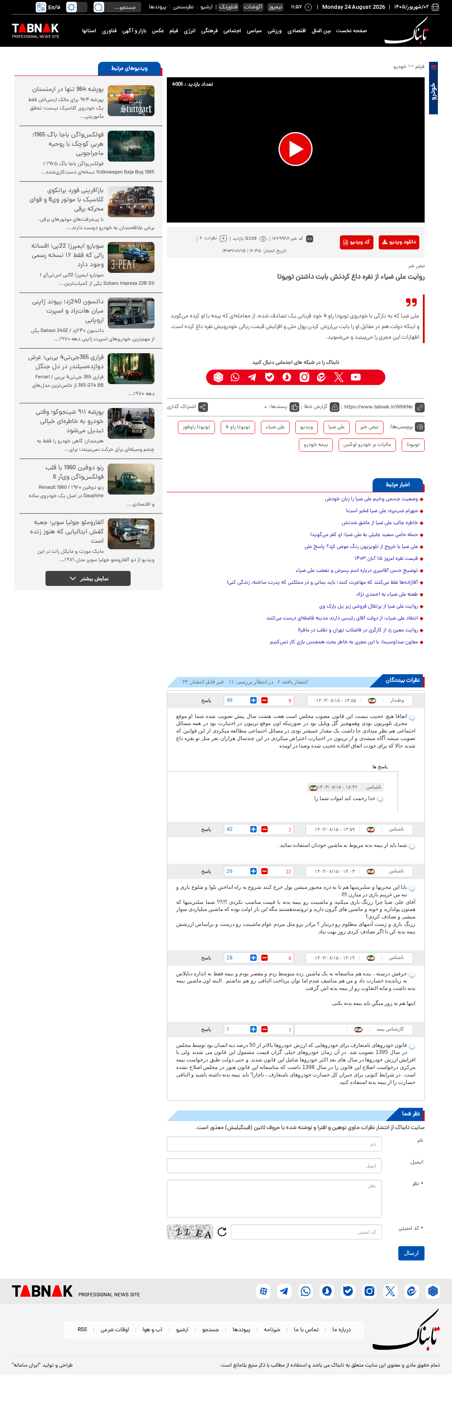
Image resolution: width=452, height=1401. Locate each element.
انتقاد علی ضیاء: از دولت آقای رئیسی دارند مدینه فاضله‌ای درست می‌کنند (342, 619)
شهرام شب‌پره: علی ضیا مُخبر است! (382, 511)
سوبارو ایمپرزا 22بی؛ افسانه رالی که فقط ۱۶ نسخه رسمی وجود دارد (67, 256)
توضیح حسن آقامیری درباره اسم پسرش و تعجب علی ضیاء (357, 571)
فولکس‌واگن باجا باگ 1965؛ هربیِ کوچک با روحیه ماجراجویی (68, 145)
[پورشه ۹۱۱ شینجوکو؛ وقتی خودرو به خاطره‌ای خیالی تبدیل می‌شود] (131, 423)
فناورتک (228, 7)
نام (420, 1141)
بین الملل (321, 30)
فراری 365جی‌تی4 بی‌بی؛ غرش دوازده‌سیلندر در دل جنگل (66, 362)
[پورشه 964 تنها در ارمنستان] (131, 100)
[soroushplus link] (287, 377)
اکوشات (253, 7)
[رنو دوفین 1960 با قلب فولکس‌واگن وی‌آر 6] (131, 479)
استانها (89, 30)
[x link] (338, 377)
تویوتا (413, 445)
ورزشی (274, 30)
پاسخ (206, 700)
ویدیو (306, 427)
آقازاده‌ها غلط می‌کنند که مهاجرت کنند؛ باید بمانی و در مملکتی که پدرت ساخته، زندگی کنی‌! (322, 583)
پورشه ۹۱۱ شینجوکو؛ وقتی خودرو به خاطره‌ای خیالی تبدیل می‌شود (70, 422)
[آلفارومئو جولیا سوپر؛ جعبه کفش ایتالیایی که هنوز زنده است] (131, 533)
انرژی (190, 30)
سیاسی (254, 30)
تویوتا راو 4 (238, 427)
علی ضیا (336, 427)
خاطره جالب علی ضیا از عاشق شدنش (380, 523)
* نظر (417, 1184)
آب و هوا (152, 1330)
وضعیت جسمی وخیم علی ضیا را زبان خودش (371, 499)
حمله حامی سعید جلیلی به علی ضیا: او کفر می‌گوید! (364, 535)
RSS (82, 1330)
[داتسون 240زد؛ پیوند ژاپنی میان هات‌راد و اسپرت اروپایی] (131, 313)
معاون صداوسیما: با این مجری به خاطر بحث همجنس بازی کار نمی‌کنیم (344, 642)
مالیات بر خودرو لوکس (367, 445)
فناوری (109, 30)
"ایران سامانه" (26, 1366)
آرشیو (206, 7)
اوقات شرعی (115, 1330)
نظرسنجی (183, 7)
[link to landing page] (408, 30)
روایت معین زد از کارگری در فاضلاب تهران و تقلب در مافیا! (358, 630)
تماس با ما (306, 1330)
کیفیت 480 (389, 279)
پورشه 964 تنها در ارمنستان (68, 89)
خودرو (400, 67)
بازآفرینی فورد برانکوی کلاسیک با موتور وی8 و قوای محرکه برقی (67, 200)
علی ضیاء (275, 427)
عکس (158, 30)
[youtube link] (356, 377)
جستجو (210, 1330)
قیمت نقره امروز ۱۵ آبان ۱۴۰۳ (386, 559)
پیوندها (157, 7)
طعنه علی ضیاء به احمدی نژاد (387, 595)
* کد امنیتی (411, 1229)
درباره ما (341, 1330)
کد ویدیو (360, 242)
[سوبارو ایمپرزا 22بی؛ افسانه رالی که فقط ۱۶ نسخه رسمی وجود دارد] (131, 257)
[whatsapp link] (235, 377)
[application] (296, 150)
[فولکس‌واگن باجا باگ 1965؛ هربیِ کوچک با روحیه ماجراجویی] (131, 146)
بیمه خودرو (316, 445)
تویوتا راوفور (196, 427)
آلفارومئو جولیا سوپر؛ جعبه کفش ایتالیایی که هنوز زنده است (67, 532)
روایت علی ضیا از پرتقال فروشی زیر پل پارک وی (368, 607)
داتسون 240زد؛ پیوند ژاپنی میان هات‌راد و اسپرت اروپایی (68, 311)
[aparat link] (373, 377)
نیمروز (275, 7)
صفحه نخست (351, 30)
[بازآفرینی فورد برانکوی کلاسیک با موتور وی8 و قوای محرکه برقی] (131, 201)
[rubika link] (218, 377)
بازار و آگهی (134, 30)
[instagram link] (304, 377)
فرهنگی (209, 30)
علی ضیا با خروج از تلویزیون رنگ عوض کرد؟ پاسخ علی (361, 547)
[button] (296, 149)
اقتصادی (296, 30)
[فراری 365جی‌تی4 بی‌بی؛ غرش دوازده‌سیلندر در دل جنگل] (131, 368)
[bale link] (269, 377)
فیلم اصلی (388, 265)
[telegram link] (252, 377)
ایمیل (417, 1163)
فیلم (174, 30)
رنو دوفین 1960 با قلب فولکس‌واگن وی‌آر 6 (74, 473)
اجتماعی (232, 30)
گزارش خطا (316, 407)
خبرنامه (272, 1330)
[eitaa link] (321, 377)
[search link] (99, 7)
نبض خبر (369, 427)
